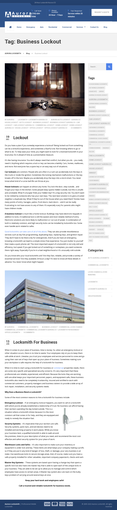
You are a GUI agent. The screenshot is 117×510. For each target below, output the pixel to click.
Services (79, 27)
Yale (90, 240)
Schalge (100, 229)
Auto (42, 27)
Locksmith (22, 120)
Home (19, 27)
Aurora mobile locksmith (98, 103)
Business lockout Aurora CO (62, 122)
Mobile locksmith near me (98, 203)
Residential (53, 27)
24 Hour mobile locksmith (98, 84)
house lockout (21, 128)
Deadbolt (106, 148)
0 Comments (76, 128)
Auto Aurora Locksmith (98, 258)
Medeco (91, 196)
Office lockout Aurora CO (55, 128)
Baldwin (92, 107)
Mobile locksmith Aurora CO (99, 199)
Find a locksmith (96, 156)
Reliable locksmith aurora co (99, 226)
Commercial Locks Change (70, 327)
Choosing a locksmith (97, 131)
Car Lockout (94, 119)
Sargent (92, 229)
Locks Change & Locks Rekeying (97, 273)
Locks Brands (94, 180)
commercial (59, 368)
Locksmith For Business (68, 330)
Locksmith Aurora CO (38, 120)
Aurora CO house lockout (98, 95)
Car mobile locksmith (96, 127)
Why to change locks (96, 233)
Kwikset (92, 173)
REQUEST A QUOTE (102, 12)
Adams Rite (93, 91)
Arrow (101, 91)
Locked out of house (96, 177)
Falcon (91, 151)
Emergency (30, 27)
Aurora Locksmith (98, 99)
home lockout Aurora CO (100, 164)
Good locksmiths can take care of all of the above (26, 231)
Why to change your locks (98, 237)
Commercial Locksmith (28, 327)
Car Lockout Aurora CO (24, 125)
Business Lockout (41, 122)
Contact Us (94, 27)
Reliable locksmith (95, 222)
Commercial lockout (45, 125)
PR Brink (106, 218)
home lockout (62, 125)
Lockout (20, 137)
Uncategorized (94, 296)
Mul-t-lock (93, 207)
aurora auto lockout (60, 120)
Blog (105, 27)
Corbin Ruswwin (94, 148)
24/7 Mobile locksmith (96, 88)
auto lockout (25, 122)
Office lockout (36, 128)
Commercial (67, 27)
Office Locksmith (12, 332)
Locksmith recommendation (99, 192)
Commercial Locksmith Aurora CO (42, 330)
